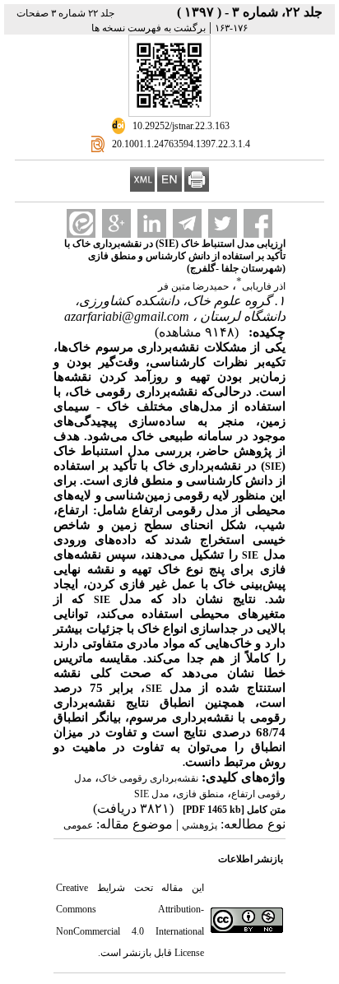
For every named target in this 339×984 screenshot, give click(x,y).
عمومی (78, 825)
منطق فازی (200, 794)
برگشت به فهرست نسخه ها (148, 28)
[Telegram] (187, 223)
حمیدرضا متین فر (193, 286)
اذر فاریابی (264, 286)
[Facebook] (258, 223)
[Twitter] (222, 223)
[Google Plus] (116, 223)
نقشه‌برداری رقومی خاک (148, 778)
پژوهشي (199, 825)
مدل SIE (151, 794)
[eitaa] (81, 223)
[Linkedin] (151, 223)
